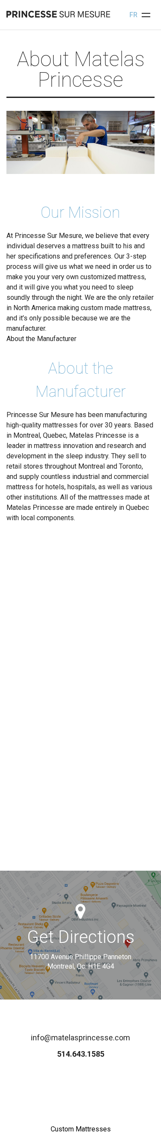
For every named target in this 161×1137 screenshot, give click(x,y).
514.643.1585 (80, 1054)
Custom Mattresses (81, 1129)
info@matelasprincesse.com (80, 1038)
